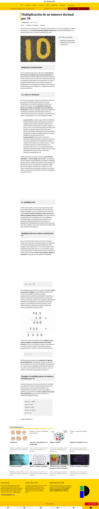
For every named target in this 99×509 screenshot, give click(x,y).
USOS (79, 5)
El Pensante (49, 1)
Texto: (22, 25)
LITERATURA (54, 5)
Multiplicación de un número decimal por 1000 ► (55, 8)
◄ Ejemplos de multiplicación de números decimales (22, 8)
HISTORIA (28, 5)
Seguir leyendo (16, 492)
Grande (43, 25)
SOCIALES (41, 5)
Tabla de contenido (66, 37)
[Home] (91, 508)
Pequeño (28, 25)
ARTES (47, 5)
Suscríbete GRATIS (92, 504)
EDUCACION (62, 5)
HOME (21, 5)
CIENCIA (34, 5)
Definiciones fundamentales (67, 40)
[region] (67, 60)
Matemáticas (25, 22)
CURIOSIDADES (71, 5)
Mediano (35, 25)
